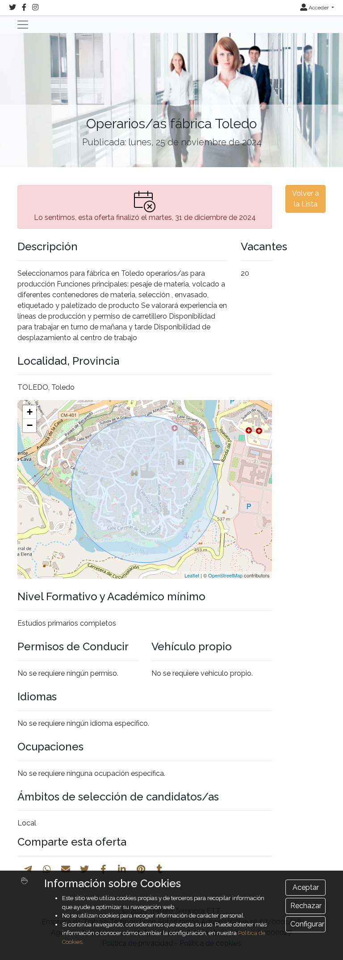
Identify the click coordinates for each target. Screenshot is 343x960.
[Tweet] (84, 869)
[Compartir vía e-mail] (65, 869)
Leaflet (191, 575)
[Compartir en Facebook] (103, 869)
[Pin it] (141, 869)
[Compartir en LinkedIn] (122, 869)
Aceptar (306, 887)
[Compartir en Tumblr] (160, 869)
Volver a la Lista (305, 198)
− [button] (30, 425)
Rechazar (306, 905)
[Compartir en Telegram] (28, 869)
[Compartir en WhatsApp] (47, 869)
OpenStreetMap (225, 575)
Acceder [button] (318, 7)
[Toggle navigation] (23, 24)
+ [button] (30, 411)
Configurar (307, 924)
